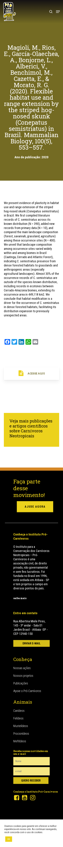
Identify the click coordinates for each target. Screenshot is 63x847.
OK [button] (8, 839)
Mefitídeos (19, 741)
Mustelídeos (20, 726)
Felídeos (18, 718)
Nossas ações (22, 668)
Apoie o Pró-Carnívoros (27, 691)
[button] (58, 11)
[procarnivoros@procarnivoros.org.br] (31, 643)
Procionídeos (21, 733)
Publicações (20, 683)
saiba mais (19, 598)
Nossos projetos (23, 675)
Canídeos (18, 710)
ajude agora (35, 506)
